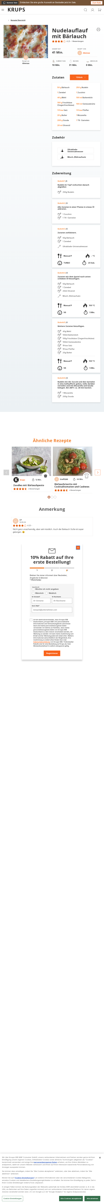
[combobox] (41, 601)
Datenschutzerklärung (41, 642)
